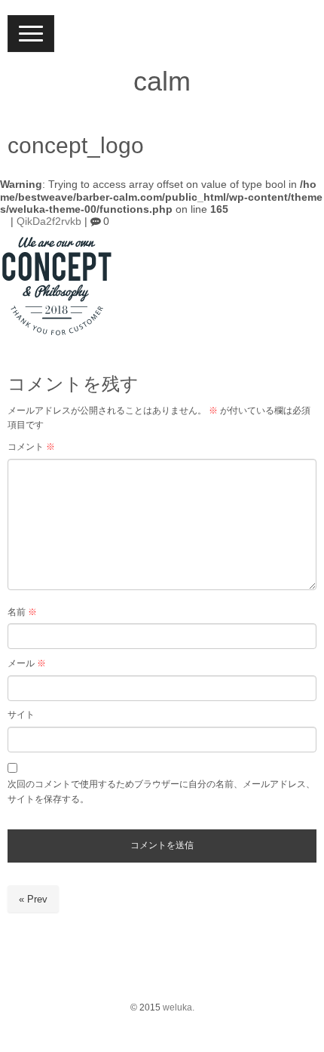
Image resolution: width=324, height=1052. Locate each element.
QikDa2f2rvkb (49, 221)
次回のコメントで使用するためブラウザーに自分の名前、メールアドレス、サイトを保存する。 (161, 791)
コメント (31, 446)
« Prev (33, 899)
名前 (22, 612)
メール (27, 663)
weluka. (178, 1007)
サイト (21, 714)
